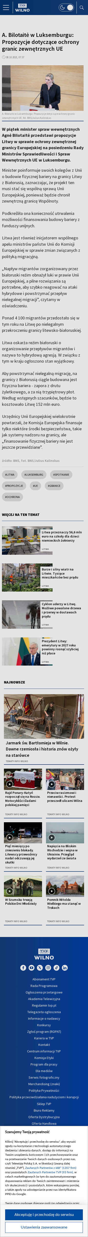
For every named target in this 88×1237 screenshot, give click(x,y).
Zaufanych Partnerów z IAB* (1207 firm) (50, 1167)
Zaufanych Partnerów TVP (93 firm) (50, 1172)
